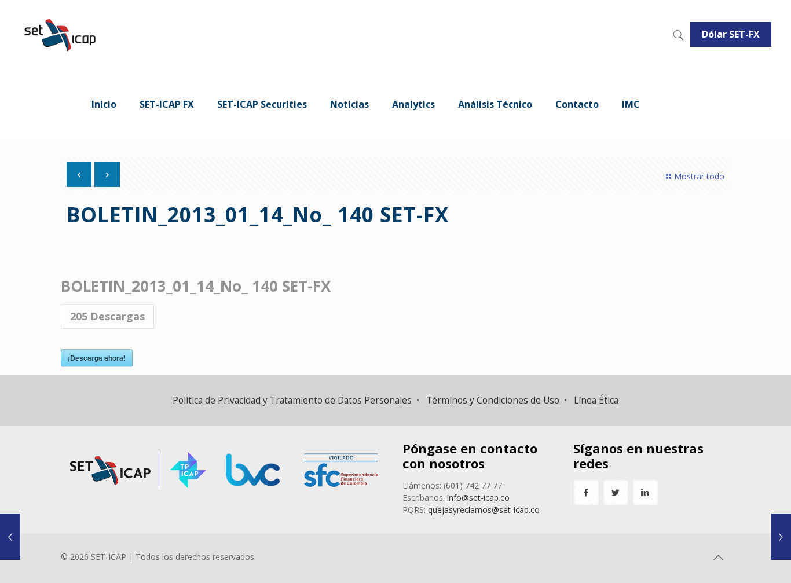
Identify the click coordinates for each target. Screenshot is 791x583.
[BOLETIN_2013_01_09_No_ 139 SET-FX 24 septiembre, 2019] (10, 537)
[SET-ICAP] (59, 34)
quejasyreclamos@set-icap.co (484, 509)
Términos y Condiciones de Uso (492, 400)
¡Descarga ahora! (97, 358)
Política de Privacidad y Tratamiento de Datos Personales (292, 400)
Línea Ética (596, 400)
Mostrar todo (699, 176)
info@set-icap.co (478, 497)
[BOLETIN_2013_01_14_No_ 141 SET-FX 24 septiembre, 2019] (781, 537)
